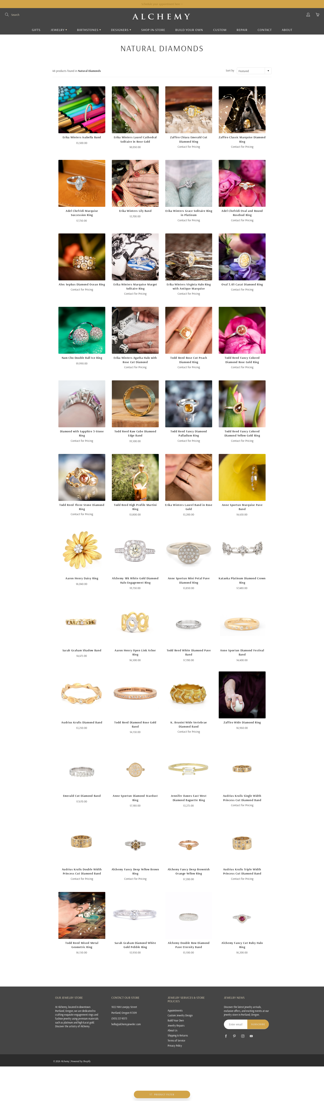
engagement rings (84, 1014)
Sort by (230, 70)
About (287, 30)
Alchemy (65, 1061)
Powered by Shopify (81, 1061)
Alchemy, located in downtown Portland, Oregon (72, 1009)
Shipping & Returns (178, 1035)
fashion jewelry (63, 1018)
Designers (120, 30)
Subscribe (258, 1024)
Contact (265, 30)
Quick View (82, 109)
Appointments (175, 1010)
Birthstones (88, 30)
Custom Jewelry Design (180, 1015)
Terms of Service (176, 1040)
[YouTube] (251, 1036)
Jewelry (58, 30)
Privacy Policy (175, 1045)
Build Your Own (189, 30)
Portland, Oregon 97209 (124, 1012)
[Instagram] (242, 1036)
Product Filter (164, 1094)
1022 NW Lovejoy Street (124, 1007)
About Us (172, 1030)
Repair (242, 30)
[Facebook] (226, 1036)
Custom (219, 30)
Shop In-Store (153, 30)
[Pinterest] (234, 1036)
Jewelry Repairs (176, 1025)
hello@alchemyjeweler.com (126, 1024)
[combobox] (254, 70)
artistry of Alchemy (79, 1026)
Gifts (36, 30)
